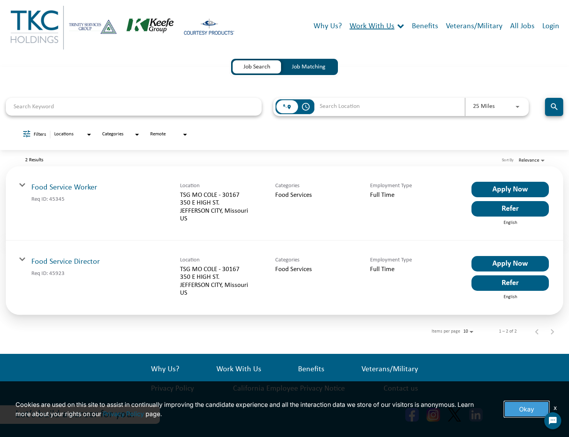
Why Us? (328, 26)
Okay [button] (526, 409)
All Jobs (522, 26)
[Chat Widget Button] (552, 420)
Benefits (425, 26)
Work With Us (372, 26)
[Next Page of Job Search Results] (552, 331)
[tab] (257, 66)
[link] (284, 203)
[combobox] (134, 106)
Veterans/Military (474, 26)
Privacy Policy (123, 414)
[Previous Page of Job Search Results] (537, 331)
